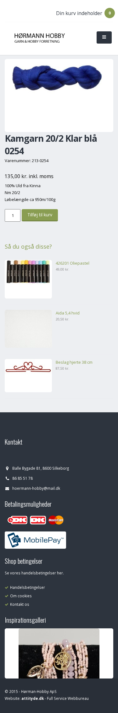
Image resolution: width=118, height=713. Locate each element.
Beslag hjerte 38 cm (74, 362)
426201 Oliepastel (72, 263)
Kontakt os (19, 604)
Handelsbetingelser (27, 587)
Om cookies (21, 595)
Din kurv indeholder (79, 13)
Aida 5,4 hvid (68, 313)
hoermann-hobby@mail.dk (36, 488)
